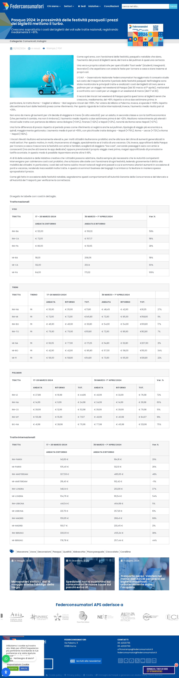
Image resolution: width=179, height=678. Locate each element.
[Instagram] (148, 660)
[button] (52, 48)
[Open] (5, 672)
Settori (68, 6)
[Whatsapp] (120, 660)
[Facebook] (131, 660)
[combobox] (145, 6)
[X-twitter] (137, 660)
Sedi (83, 6)
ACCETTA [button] (13, 668)
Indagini (41, 41)
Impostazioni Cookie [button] (18, 664)
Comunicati (29, 41)
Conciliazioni (111, 6)
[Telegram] (126, 660)
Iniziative (93, 6)
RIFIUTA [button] (24, 668)
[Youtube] (142, 660)
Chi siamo (53, 6)
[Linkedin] (154, 660)
